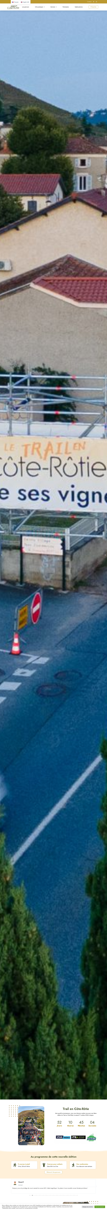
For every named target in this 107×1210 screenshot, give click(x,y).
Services (53, 7)
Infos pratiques (39, 7)
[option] (25, 2)
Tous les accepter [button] (99, 1206)
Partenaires (66, 7)
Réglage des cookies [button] (88, 1206)
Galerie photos (79, 7)
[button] (93, 7)
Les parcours (25, 7)
